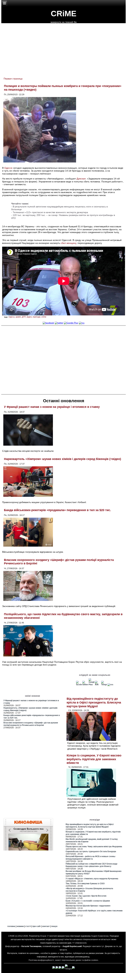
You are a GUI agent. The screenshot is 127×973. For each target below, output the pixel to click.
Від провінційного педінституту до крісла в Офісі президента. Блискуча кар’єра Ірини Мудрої (94, 702)
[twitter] (59, 323)
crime (43, 317)
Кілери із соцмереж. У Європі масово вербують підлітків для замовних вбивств (94, 759)
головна (11, 926)
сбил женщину (68, 243)
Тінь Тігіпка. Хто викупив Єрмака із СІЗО (85, 883)
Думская (81, 178)
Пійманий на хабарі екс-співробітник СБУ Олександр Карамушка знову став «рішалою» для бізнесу (91, 865)
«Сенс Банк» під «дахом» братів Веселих (86, 896)
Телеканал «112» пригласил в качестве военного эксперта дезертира (50, 212)
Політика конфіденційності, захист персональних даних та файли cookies (63, 960)
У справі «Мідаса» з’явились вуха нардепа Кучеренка (92, 878)
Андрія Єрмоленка (100, 936)
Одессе (8, 168)
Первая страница (13, 78)
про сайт (36, 926)
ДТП (24, 317)
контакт (46, 926)
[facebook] (48, 323)
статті (28, 926)
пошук (54, 926)
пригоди (36, 317)
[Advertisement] (63, 360)
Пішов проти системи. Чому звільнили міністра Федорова (94, 846)
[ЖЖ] (98, 684)
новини (20, 926)
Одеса (12, 317)
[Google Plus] (71, 323)
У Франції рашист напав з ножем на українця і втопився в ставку (52, 406)
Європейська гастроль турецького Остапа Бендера (91, 851)
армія (18, 317)
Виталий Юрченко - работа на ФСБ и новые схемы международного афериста (90, 857)
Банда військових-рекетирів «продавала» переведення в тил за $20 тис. (57, 510)
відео (29, 317)
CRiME (63, 13)
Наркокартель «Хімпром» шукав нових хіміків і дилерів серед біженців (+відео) (62, 459)
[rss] (82, 323)
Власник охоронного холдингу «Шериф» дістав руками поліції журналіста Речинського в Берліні (30, 724)
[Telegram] (104, 684)
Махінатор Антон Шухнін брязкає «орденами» (88, 906)
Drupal (43, 936)
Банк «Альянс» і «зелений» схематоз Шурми (88, 901)
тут (102, 946)
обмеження (80, 943)
